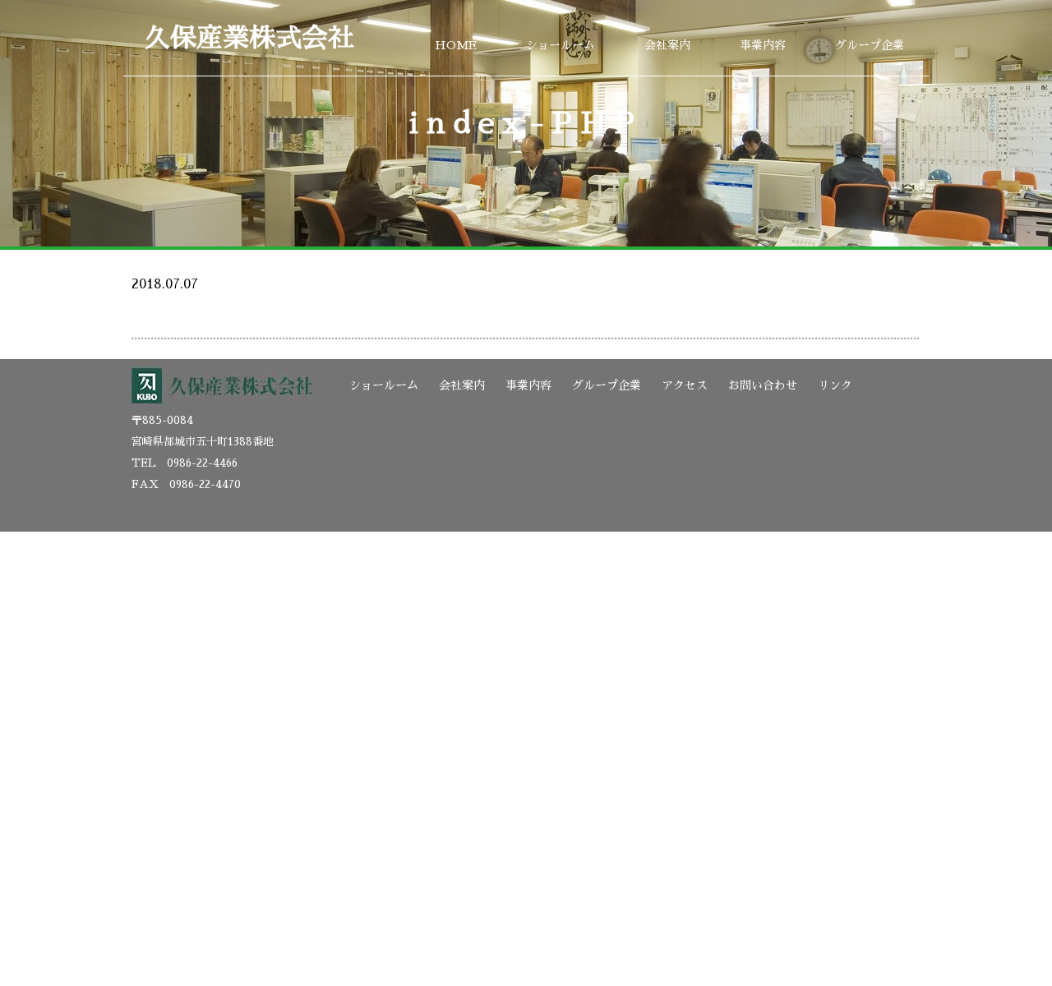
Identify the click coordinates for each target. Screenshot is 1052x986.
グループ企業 (869, 45)
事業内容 (763, 45)
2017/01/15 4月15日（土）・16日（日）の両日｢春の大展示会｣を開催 (344, 270)
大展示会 (158, 304)
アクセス (685, 385)
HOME (456, 45)
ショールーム (560, 45)
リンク (835, 385)
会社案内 (667, 45)
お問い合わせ (762, 385)
